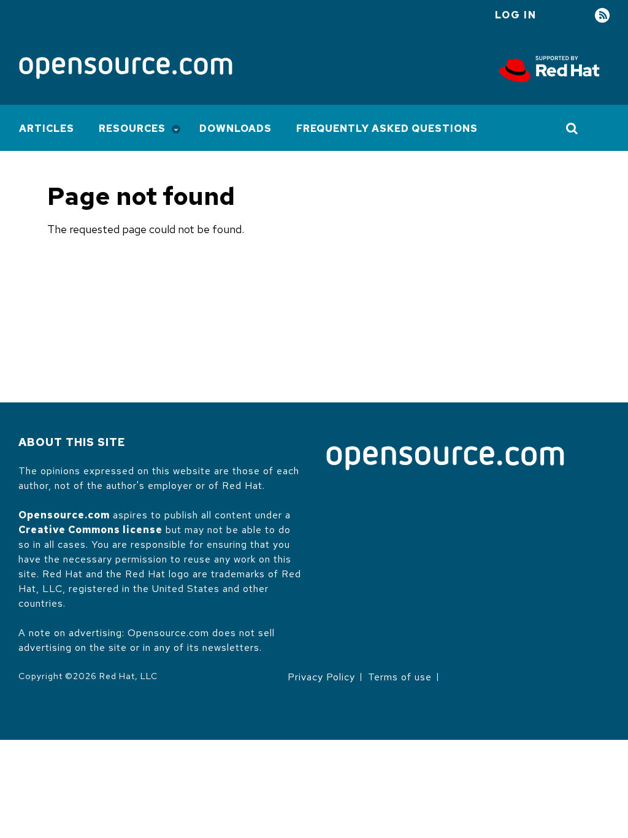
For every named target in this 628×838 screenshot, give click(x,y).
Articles (46, 128)
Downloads (235, 128)
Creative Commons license (90, 529)
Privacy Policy (321, 677)
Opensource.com (64, 515)
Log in (516, 15)
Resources (132, 128)
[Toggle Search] (572, 128)
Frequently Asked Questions (387, 128)
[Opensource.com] (125, 69)
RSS (602, 15)
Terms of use (400, 677)
